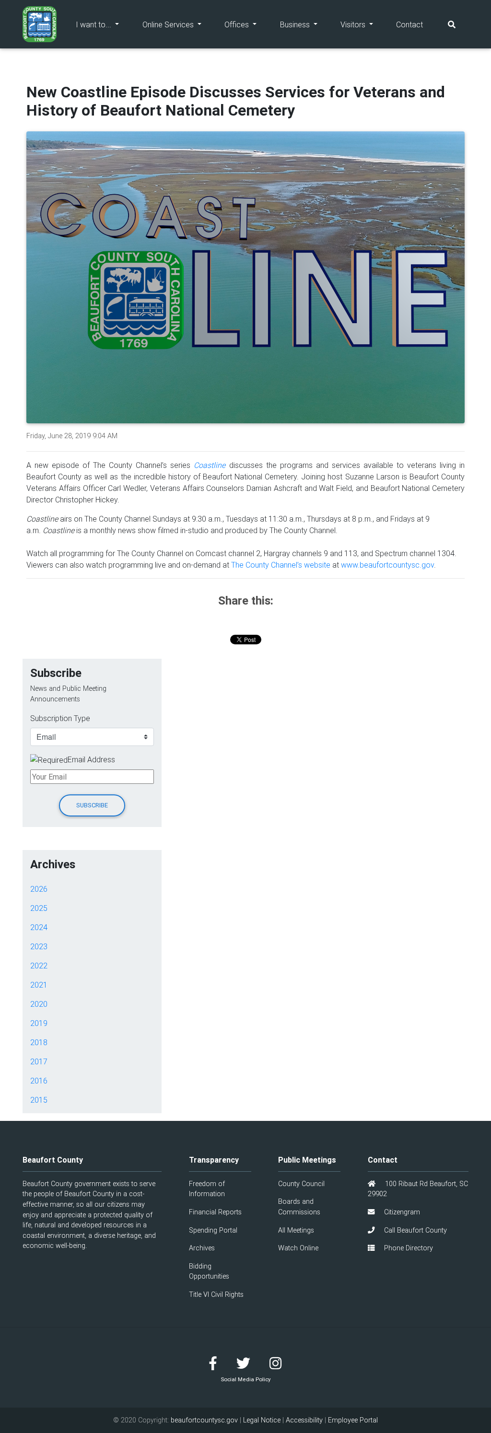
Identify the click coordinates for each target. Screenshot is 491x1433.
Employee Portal (353, 1420)
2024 (38, 927)
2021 (38, 985)
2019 (38, 1023)
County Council (301, 1183)
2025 (38, 908)
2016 (38, 1080)
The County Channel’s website (280, 565)
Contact (409, 24)
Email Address (91, 759)
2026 (38, 889)
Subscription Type (60, 718)
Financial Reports (215, 1212)
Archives (202, 1248)
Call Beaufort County (414, 1230)
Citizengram (401, 1212)
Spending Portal (213, 1230)
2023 (38, 946)
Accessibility (304, 1420)
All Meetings (296, 1230)
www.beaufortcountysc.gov (387, 565)
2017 (38, 1061)
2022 (38, 965)
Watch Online (298, 1248)
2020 (38, 1004)
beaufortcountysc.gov (204, 1420)
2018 (38, 1042)
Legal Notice (262, 1420)
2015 (38, 1100)
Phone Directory (407, 1248)
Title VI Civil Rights (216, 1294)
